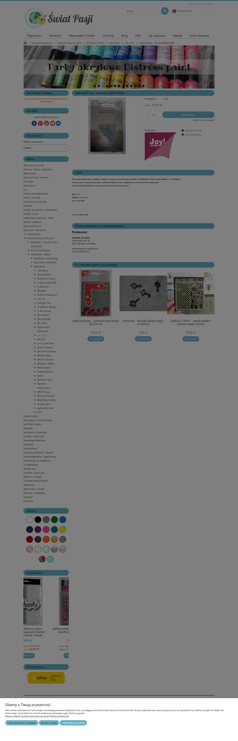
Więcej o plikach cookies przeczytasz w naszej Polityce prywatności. (37, 716)
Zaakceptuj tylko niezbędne (21, 722)
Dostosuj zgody (49, 722)
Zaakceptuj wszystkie (73, 722)
